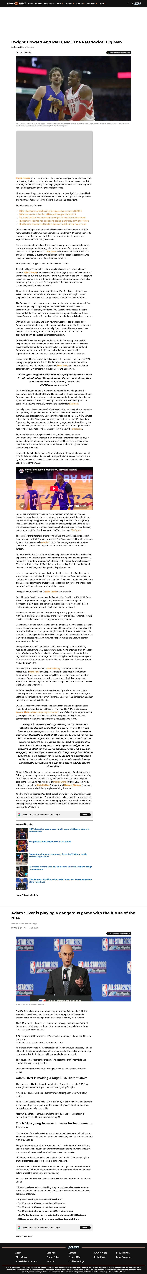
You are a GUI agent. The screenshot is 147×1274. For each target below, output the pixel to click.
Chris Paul (34, 672)
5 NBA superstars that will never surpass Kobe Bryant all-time (48, 1219)
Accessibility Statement (26, 1261)
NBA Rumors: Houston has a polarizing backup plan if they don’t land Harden (54, 221)
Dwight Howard (23, 178)
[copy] (30, 52)
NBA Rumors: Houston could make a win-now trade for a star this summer (53, 224)
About (18, 1253)
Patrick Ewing (59, 782)
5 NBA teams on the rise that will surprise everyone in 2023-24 (47, 214)
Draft (59, 3)
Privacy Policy (53, 1257)
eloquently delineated (48, 712)
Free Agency (49, 3)
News (30, 3)
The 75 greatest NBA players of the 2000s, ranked (42, 1203)
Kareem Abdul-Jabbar (26, 712)
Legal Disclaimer (124, 1257)
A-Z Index (51, 1261)
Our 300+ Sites (100, 1253)
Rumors (38, 3)
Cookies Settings (76, 1261)
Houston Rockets (30, 895)
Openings (51, 1253)
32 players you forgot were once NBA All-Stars (40, 1199)
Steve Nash (62, 365)
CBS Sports (76, 530)
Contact (72, 1253)
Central (79, 3)
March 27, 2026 (56, 1042)
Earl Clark (74, 404)
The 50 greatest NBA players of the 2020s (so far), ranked (45, 1211)
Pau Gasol (51, 251)
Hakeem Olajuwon (72, 785)
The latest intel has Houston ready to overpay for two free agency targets (52, 217)
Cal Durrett (19, 928)
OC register (77, 429)
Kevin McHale (43, 785)
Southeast (91, 3)
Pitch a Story (21, 1257)
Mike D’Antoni (30, 272)
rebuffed (45, 542)
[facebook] (127, 3)
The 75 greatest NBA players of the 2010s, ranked (42, 1207)
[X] (133, 3)
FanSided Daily (123, 1253)
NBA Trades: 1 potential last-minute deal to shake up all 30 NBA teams (52, 1215)
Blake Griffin (51, 591)
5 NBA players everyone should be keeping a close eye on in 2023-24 (50, 211)
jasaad (17, 47)
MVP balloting (53, 668)
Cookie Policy (99, 1257)
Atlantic (69, 3)
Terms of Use (75, 1257)
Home (18, 895)
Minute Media (16, 1267)
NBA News (27, 1236)
